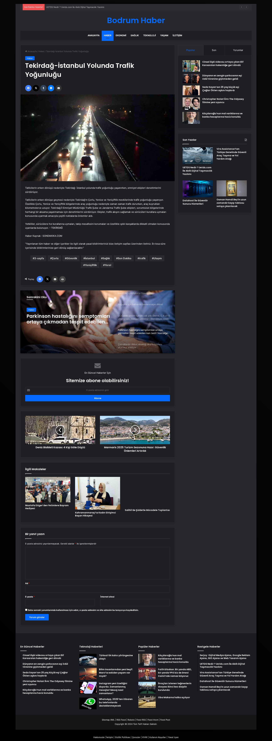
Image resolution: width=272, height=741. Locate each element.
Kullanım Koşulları (157, 737)
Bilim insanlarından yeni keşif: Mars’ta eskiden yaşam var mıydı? (116, 673)
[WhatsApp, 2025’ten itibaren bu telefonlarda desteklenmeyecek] (88, 703)
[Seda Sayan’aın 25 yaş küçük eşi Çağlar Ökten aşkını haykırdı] (191, 90)
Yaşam (164, 35)
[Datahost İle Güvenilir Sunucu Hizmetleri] (198, 188)
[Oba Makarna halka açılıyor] (147, 702)
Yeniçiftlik (91, 265)
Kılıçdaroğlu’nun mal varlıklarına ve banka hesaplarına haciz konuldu (222, 115)
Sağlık (135, 35)
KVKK (144, 737)
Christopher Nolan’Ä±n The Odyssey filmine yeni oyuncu (223, 100)
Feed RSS (141, 719)
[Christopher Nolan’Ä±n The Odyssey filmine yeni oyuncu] (191, 103)
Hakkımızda (98, 737)
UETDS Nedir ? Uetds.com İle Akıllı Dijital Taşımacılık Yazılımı (197, 171)
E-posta (30, 596)
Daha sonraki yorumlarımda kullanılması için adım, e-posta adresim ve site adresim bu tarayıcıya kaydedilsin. (83, 610)
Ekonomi (121, 35)
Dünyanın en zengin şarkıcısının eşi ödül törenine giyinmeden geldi (222, 77)
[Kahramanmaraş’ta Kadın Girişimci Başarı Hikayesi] (97, 493)
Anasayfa (93, 35)
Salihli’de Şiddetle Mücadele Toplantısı (147, 510)
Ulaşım (157, 258)
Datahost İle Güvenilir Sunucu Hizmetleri (195, 202)
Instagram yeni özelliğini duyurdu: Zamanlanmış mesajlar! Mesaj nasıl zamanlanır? (113, 688)
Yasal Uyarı (173, 737)
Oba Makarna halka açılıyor (174, 697)
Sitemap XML (108, 719)
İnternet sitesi (107, 596)
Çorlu (55, 258)
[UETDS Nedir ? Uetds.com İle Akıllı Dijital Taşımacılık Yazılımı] (198, 155)
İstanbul (90, 258)
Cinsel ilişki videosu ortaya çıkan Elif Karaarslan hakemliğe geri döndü (223, 63)
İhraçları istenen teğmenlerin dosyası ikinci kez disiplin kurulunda (174, 687)
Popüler (190, 50)
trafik (142, 258)
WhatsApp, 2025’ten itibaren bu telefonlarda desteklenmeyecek (116, 702)
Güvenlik (71, 258)
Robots (131, 719)
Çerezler (136, 737)
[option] (97, 321)
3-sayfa (39, 258)
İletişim (177, 35)
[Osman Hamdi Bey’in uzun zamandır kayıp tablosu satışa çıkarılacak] (232, 188)
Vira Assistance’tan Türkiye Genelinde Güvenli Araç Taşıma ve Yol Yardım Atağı (84, 7)
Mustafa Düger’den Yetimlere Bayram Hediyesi (47, 507)
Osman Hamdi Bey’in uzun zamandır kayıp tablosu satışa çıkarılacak (231, 203)
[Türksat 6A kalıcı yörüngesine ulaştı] (88, 660)
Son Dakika (124, 258)
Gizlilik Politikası (122, 737)
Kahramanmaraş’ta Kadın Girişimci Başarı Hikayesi (95, 514)
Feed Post (165, 719)
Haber (107, 35)
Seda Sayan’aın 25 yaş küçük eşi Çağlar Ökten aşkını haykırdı (220, 88)
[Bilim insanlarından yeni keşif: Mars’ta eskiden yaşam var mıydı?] (88, 674)
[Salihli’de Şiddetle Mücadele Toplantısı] (147, 492)
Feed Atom (153, 719)
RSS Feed (121, 719)
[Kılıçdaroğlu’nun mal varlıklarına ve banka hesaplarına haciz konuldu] (191, 118)
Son (214, 50)
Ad (27, 583)
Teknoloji (149, 35)
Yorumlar (238, 50)
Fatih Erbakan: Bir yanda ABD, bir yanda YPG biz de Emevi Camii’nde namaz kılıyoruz (175, 673)
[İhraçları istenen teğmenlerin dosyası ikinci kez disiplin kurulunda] (147, 688)
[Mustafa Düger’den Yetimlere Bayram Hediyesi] (47, 489)
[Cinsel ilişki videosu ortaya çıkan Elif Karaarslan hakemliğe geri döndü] (191, 66)
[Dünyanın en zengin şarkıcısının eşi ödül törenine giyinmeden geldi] (191, 78)
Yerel (108, 265)
